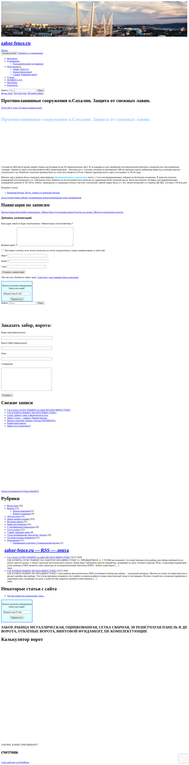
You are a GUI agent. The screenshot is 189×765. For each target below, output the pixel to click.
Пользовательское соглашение (28, 64)
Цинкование (13, 540)
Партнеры (12, 82)
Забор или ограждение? (19, 426)
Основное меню (9, 53)
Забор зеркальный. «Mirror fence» (28, 212)
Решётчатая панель (16, 423)
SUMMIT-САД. (15, 80)
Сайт (3, 266)
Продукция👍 (14, 66)
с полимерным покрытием (40, 197)
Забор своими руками (18, 519)
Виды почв (6, 93)
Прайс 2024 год (21, 69)
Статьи (10, 77)
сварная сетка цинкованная (67, 197)
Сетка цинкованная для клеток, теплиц (27, 535)
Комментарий (9, 245)
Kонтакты (12, 85)
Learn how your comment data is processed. (58, 277)
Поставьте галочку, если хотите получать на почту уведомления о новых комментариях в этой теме (55, 250)
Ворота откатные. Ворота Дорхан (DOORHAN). (31, 420)
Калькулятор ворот (22, 72)
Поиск (4, 50)
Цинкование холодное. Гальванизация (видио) (36, 543)
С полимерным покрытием (20, 527)
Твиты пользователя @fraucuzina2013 (20, 491)
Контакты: (12, 58)
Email (4, 261)
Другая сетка (20, 93)
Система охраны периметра (21, 537)
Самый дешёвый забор (18, 532)
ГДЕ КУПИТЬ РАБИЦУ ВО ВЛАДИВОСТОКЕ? (32, 412)
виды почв (6, 197)
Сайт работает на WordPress (15, 762)
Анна (15, 108)
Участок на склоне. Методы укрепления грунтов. (89, 212)
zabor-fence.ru (16, 43)
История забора (35, 93)
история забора (19, 197)
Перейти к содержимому (30, 53)
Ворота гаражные (22, 513)
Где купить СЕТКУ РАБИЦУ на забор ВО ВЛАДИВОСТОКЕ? (39, 410)
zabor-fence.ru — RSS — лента (36, 550)
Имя (4, 255)
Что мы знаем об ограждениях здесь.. (25, 596)
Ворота (10, 508)
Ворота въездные (21, 511)
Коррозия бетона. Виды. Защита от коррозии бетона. (33, 192)
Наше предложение (17, 524)
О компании (13, 61)
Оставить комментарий (30, 108)
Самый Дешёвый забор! (25, 74)
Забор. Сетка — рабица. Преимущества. (27, 418)
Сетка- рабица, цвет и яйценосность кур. (27, 415)
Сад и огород (13, 529)
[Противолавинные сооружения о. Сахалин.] (24, 162)
